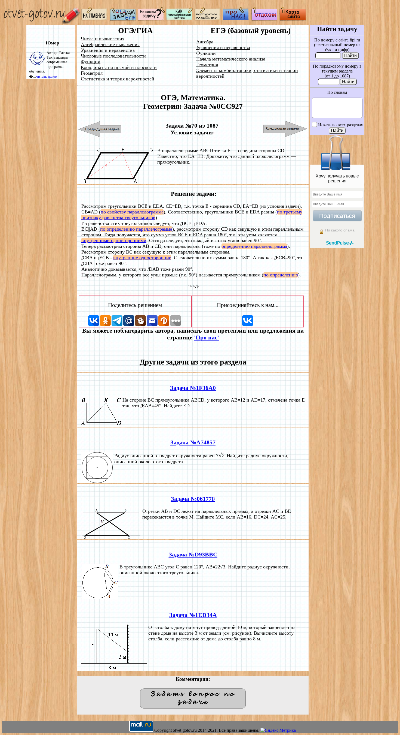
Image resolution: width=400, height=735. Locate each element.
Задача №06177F (193, 499)
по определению (280, 275)
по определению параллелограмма (136, 229)
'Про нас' (206, 337)
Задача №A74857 (193, 442)
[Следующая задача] (285, 129)
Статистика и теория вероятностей (117, 79)
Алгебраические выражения (110, 44)
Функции (90, 61)
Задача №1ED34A (193, 615)
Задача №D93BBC (193, 554)
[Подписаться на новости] (207, 19)
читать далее (46, 76)
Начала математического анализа (230, 59)
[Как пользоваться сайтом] (179, 19)
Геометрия (92, 73)
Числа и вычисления (102, 38)
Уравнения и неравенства (108, 50)
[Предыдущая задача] (100, 129)
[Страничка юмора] (264, 19)
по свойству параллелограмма (132, 212)
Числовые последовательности (113, 56)
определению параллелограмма (254, 246)
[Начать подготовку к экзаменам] (123, 19)
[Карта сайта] (292, 19)
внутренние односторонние (142, 257)
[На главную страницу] (94, 19)
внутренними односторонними (113, 240)
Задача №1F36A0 (193, 388)
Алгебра (204, 41)
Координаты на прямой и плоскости (119, 67)
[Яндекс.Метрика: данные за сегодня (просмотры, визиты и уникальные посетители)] (278, 730)
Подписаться (337, 215)
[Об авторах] (236, 19)
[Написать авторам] (151, 19)
